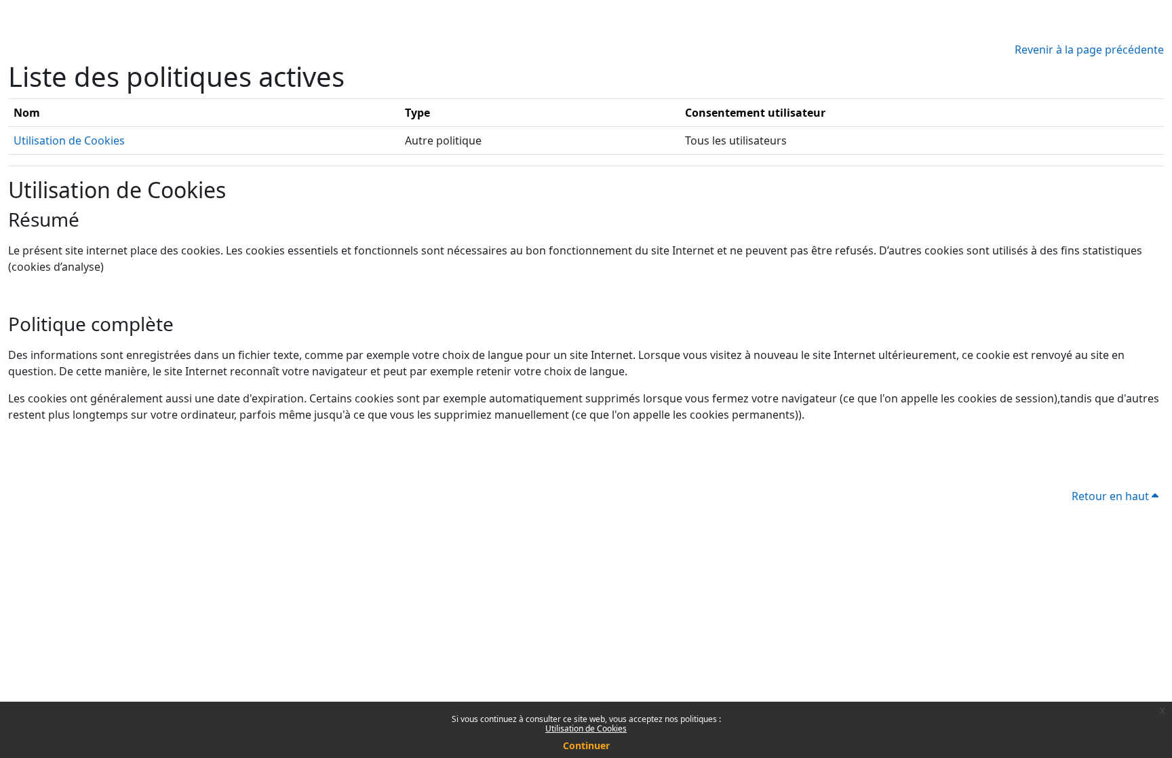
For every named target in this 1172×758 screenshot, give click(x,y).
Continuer (586, 745)
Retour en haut (1112, 496)
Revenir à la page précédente (1089, 49)
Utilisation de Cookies (586, 728)
